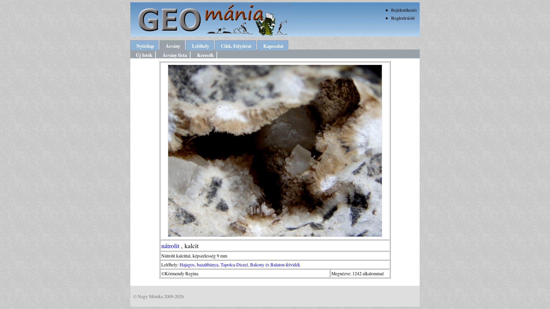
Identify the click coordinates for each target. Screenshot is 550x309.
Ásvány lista (174, 55)
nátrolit (170, 245)
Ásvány (173, 45)
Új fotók (144, 55)
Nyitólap (145, 45)
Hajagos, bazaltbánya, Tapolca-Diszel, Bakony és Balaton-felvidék (240, 265)
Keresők (205, 55)
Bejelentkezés (404, 10)
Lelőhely (200, 45)
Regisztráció (403, 18)
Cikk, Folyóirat (236, 45)
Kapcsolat (273, 45)
